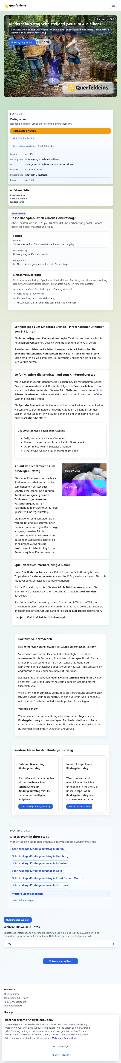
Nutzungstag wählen (22, 42)
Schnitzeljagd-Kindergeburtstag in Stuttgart (40, 885)
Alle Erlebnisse (11, 994)
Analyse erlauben (60, 1055)
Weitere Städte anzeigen (27, 893)
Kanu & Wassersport (15, 1001)
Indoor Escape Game (79, 806)
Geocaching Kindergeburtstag (36, 806)
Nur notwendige (60, 1046)
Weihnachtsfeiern (13, 1005)
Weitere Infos (17, 202)
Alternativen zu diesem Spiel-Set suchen (34, 146)
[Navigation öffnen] (113, 5)
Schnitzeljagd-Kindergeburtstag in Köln (37, 870)
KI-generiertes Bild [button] (105, 19)
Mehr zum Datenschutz (64, 1037)
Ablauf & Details (18, 199)
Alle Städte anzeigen (23, 900)
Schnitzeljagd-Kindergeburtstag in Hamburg (40, 856)
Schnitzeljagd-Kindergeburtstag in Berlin (38, 849)
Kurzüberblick (17, 195)
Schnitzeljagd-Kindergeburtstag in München (40, 863)
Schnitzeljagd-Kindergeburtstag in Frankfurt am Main (46, 878)
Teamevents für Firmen (16, 998)
